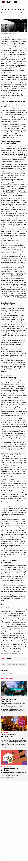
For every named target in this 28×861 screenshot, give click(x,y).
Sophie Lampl (5, 777)
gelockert (3, 332)
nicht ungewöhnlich (16, 275)
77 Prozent (6, 114)
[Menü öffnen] (26, 2)
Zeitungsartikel (10, 59)
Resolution (9, 368)
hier (24, 473)
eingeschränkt (7, 415)
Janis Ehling (5, 747)
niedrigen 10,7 (17, 128)
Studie (5, 585)
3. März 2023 (6, 81)
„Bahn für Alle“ (10, 192)
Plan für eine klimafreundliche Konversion (15, 545)
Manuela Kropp (4, 670)
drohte (10, 213)
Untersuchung (9, 359)
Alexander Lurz (13, 777)
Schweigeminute (21, 297)
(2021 (15, 137)
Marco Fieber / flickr (7, 33)
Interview (12, 67)
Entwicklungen (18, 198)
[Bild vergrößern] (14, 25)
